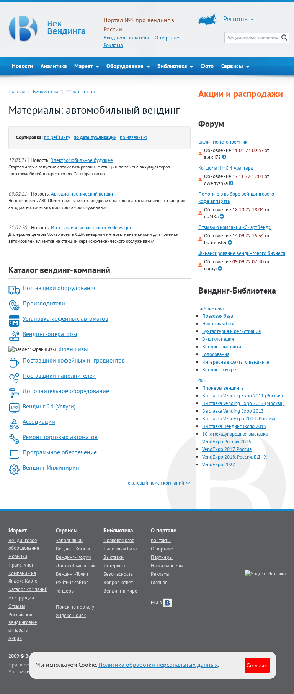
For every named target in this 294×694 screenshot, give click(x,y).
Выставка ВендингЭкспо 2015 (234, 426)
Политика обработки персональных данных (158, 664)
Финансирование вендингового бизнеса (241, 253)
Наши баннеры (167, 565)
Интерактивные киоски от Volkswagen (91, 227)
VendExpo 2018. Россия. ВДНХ (234, 456)
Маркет (84, 66)
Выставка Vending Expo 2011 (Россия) (242, 395)
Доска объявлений (76, 565)
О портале (167, 37)
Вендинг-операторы (50, 334)
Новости (22, 66)
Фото (207, 66)
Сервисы (233, 66)
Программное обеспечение (60, 452)
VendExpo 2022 (218, 464)
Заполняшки (69, 540)
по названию (133, 137)
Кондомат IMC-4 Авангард (225, 168)
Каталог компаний (27, 589)
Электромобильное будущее (82, 160)
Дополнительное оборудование (66, 391)
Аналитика (54, 66)
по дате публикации (95, 137)
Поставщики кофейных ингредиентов (74, 360)
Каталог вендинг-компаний (59, 270)
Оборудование (125, 66)
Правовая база (217, 315)
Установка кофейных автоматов (65, 318)
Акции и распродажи (240, 94)
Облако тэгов (80, 91)
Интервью (114, 565)
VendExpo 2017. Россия (227, 449)
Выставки (113, 557)
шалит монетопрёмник (222, 142)
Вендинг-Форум (73, 557)
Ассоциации (39, 421)
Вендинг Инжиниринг (52, 467)
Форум (211, 123)
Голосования (215, 354)
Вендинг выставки (221, 346)
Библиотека (172, 66)
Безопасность (118, 573)
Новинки (17, 556)
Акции (15, 638)
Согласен (257, 665)
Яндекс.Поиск (71, 615)
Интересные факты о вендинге (235, 361)
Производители (44, 303)
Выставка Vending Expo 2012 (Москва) (243, 403)
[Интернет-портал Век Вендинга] (52, 28)
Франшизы (73, 349)
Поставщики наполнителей (59, 375)
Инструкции (21, 597)
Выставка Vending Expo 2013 (233, 410)
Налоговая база (218, 323)
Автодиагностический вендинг (83, 193)
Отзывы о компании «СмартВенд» (234, 227)
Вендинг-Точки (72, 573)
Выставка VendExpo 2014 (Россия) (238, 418)
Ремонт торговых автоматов (60, 437)
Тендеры (65, 590)
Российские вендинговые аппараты (22, 622)
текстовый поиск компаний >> (158, 482)
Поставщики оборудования (60, 288)
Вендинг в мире (219, 369)
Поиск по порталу (75, 606)
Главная (16, 91)
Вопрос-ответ (118, 582)
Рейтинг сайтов (72, 582)
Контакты (161, 540)
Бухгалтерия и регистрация (231, 331)
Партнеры (162, 557)
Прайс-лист (20, 564)
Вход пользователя (126, 37)
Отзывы (16, 606)
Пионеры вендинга (222, 387)
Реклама (113, 45)
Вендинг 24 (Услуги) (49, 406)
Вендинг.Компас (73, 548)
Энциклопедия (218, 338)
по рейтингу (57, 137)
